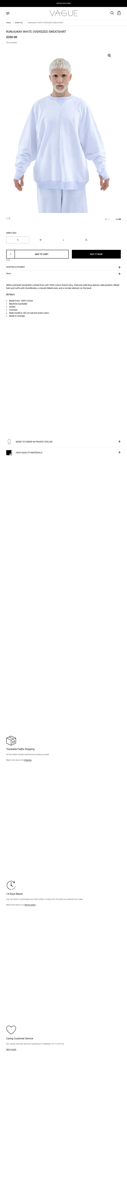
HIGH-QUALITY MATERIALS (29, 452)
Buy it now (96, 254)
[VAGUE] (63, 13)
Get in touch (11, 1049)
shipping (27, 760)
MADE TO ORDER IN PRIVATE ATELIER (34, 441)
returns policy (29, 905)
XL (86, 240)
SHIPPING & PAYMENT (15, 267)
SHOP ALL (19, 23)
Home (8, 23)
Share (8, 273)
